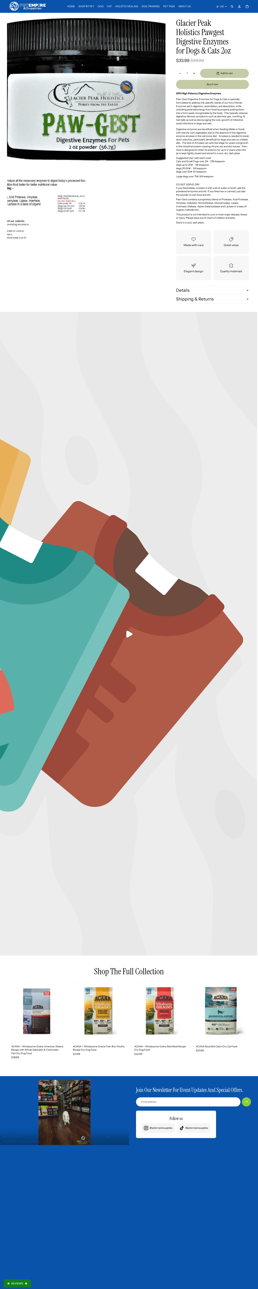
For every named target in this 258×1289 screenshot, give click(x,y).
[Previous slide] (12, 1011)
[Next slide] (61, 1011)
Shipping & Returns (195, 299)
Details (183, 290)
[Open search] (232, 6)
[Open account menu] (239, 6)
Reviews (17, 1283)
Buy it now (212, 84)
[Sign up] (246, 1101)
